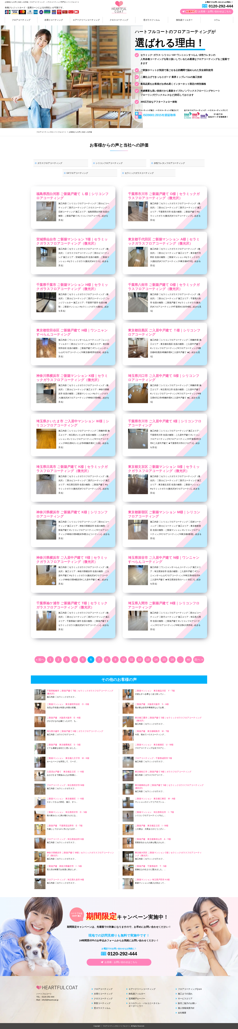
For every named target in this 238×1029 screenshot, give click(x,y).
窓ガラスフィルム (151, 20)
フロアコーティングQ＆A (190, 989)
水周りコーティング (53, 20)
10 (123, 659)
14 (156, 659)
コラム (217, 20)
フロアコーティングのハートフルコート (116, 1026)
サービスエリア (185, 998)
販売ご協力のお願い (187, 1003)
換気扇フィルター (184, 20)
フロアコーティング (21, 20)
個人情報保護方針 (186, 1008)
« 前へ (40, 659)
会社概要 (182, 1013)
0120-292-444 (221, 6)
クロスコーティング (119, 20)
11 (131, 659)
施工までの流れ (185, 994)
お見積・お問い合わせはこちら (208, 11)
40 (188, 659)
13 (147, 659)
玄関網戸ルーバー (137, 998)
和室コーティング (102, 1003)
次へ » (198, 659)
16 (172, 659)
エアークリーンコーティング (86, 20)
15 (164, 659)
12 (139, 659)
